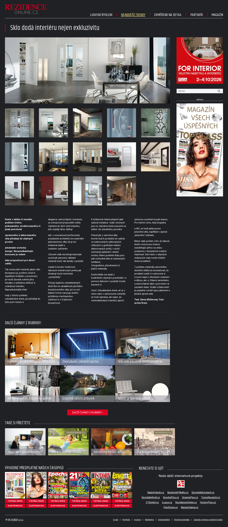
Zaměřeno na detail (168, 15)
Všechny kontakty (182, 519)
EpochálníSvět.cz (151, 497)
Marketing (149, 519)
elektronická (15, 506)
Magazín (217, 15)
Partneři (196, 15)
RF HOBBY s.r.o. (16, 519)
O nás (115, 519)
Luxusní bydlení (101, 15)
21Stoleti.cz (152, 502)
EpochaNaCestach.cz (203, 492)
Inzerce (137, 519)
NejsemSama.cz (189, 507)
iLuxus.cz (167, 502)
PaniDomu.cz (170, 507)
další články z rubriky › (87, 412)
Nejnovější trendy (133, 15)
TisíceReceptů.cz (210, 497)
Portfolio (126, 519)
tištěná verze (15, 501)
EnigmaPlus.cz (190, 497)
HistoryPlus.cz (208, 502)
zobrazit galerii (87, 70)
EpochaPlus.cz (171, 497)
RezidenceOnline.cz (186, 502)
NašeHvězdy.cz (155, 492)
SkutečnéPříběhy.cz (177, 492)
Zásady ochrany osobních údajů (208, 519)
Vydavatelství (164, 519)
